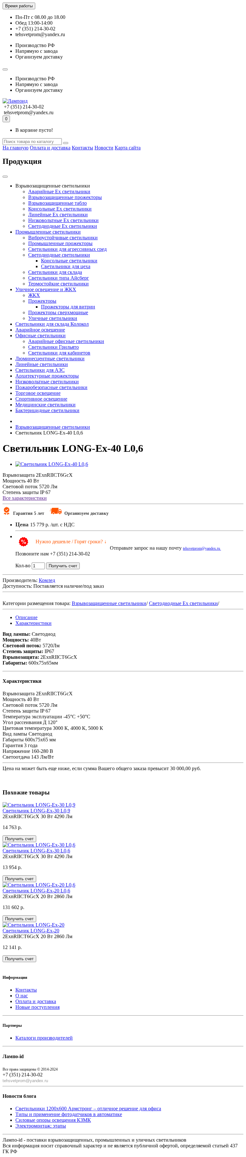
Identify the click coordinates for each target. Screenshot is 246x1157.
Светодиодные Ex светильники (62, 226)
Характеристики (33, 623)
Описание (26, 617)
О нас (21, 995)
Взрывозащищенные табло (57, 203)
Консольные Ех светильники (60, 208)
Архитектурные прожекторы (47, 376)
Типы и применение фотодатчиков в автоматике (68, 1114)
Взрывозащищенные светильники (109, 603)
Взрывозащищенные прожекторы (65, 197)
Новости (103, 147)
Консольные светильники (69, 260)
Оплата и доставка (50, 147)
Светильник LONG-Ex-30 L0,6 (36, 850)
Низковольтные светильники (47, 381)
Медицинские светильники (45, 404)
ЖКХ (34, 295)
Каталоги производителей (44, 1038)
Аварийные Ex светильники (59, 191)
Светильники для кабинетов (59, 352)
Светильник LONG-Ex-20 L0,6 (36, 890)
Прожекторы (42, 301)
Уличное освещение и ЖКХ (45, 289)
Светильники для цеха (65, 266)
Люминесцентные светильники (50, 358)
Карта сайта (128, 147)
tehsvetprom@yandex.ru (202, 548)
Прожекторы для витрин (68, 306)
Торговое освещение (38, 393)
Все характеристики (25, 498)
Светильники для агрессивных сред (67, 249)
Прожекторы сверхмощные (58, 312)
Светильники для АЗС (40, 370)
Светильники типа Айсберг (58, 278)
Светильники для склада (55, 272)
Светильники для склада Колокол (52, 324)
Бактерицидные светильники (47, 410)
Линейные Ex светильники (58, 214)
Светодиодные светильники (59, 255)
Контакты (82, 147)
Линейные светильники (41, 364)
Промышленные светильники (48, 232)
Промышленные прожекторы (60, 243)
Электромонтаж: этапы (40, 1126)
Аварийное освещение (40, 329)
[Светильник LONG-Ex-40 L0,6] (51, 464)
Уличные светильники (52, 318)
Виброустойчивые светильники (63, 237)
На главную (16, 147)
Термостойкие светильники (58, 283)
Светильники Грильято (53, 347)
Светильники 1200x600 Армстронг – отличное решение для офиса (88, 1108)
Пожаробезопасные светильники (51, 387)
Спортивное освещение (41, 399)
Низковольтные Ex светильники (63, 220)
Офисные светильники (40, 335)
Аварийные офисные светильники (66, 341)
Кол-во (22, 565)
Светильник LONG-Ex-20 (31, 930)
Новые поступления (37, 1007)
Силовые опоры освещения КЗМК (53, 1120)
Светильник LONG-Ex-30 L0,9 (36, 810)
